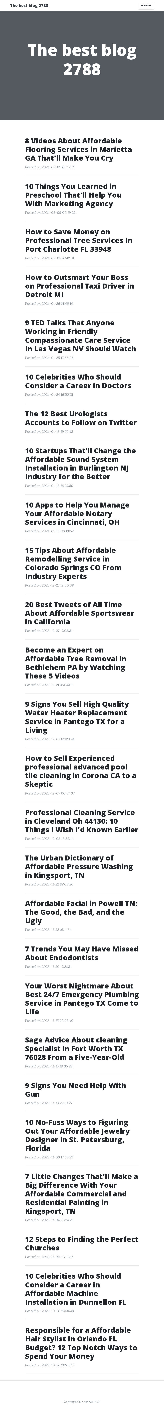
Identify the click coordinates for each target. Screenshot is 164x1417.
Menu (145, 5)
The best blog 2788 (29, 5)
